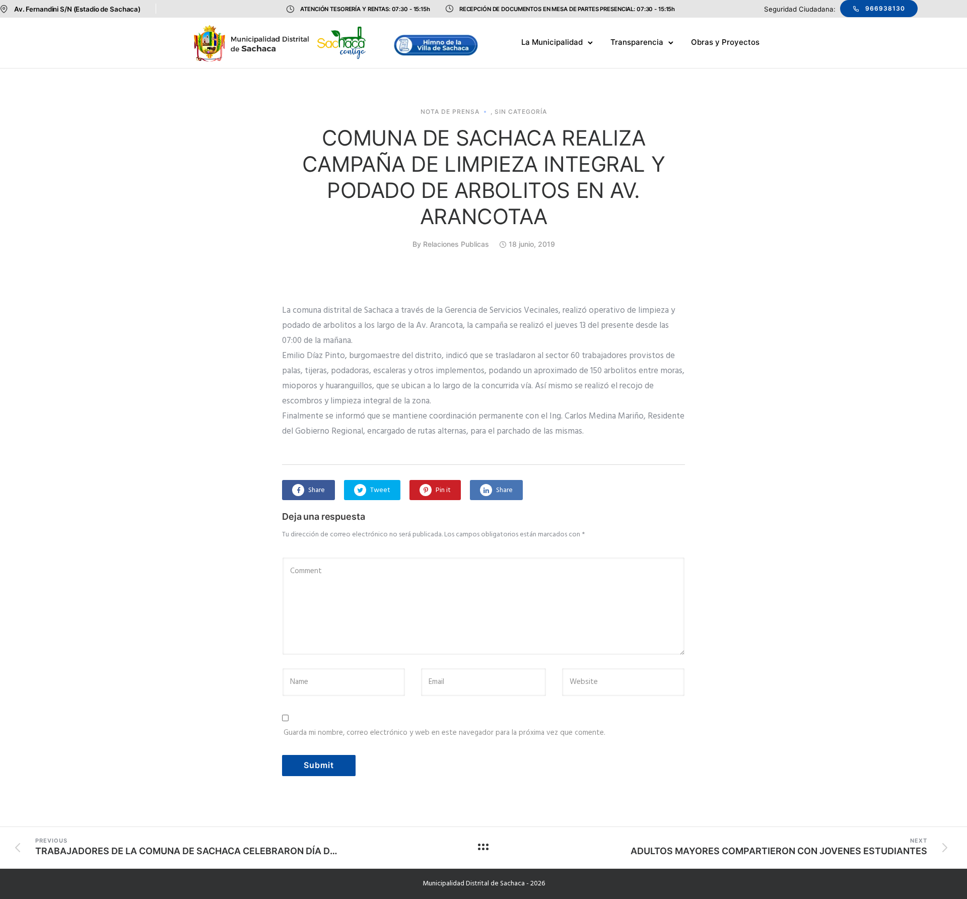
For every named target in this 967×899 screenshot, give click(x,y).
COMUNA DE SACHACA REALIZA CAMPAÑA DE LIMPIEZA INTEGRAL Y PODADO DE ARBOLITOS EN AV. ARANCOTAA (483, 177)
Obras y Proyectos (725, 42)
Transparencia (636, 42)
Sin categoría (521, 112)
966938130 (885, 8)
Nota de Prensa (450, 112)
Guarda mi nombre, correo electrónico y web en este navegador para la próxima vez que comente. (444, 733)
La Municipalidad (552, 42)
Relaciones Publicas (456, 244)
